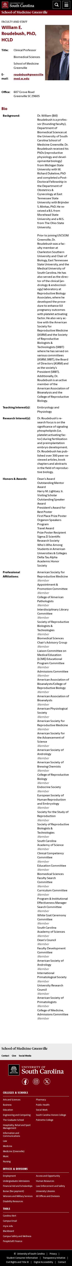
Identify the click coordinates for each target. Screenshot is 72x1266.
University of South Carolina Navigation (66, 5)
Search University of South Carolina (57, 5)
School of (24, 12)
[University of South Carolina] (36, 1069)
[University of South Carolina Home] (17, 4)
